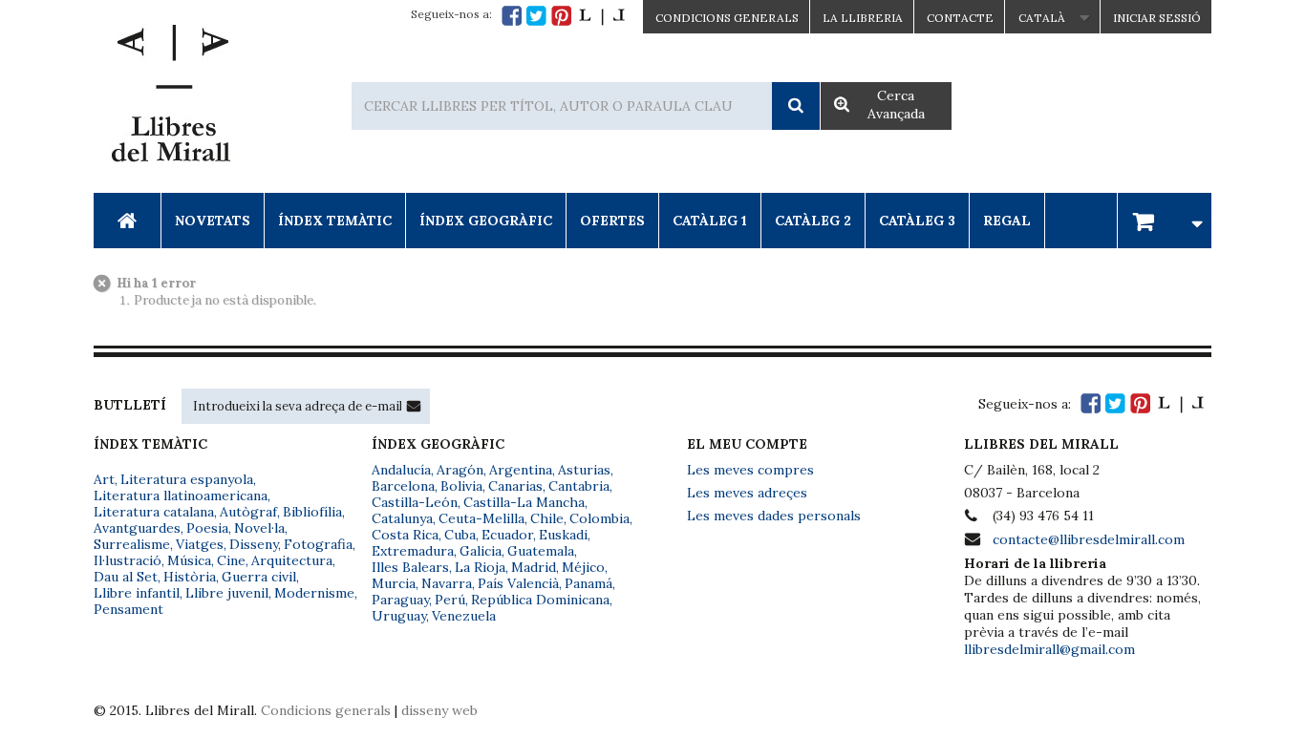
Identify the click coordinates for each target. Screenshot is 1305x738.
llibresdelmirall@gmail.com (1049, 649)
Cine (231, 560)
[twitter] (536, 16)
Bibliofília (312, 511)
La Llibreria (863, 18)
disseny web (439, 710)
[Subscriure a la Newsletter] (413, 405)
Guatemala (540, 550)
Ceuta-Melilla (481, 518)
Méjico (583, 567)
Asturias (584, 469)
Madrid (533, 567)
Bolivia (461, 486)
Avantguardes (137, 528)
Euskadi (563, 534)
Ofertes (612, 220)
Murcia (394, 583)
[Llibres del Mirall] (170, 98)
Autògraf (248, 511)
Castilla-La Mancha (524, 502)
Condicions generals (326, 710)
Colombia (599, 518)
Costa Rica (405, 534)
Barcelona (403, 486)
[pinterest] (561, 16)
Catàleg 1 (710, 220)
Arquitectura (291, 560)
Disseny (253, 544)
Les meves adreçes (747, 492)
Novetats (212, 220)
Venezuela (464, 615)
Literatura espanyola (186, 479)
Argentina (520, 469)
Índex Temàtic (335, 220)
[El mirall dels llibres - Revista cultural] (602, 16)
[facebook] (512, 16)
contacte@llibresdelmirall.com (1089, 539)
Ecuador (507, 534)
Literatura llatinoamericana (180, 495)
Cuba (460, 534)
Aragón (460, 469)
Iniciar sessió (1157, 18)
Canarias (515, 486)
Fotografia (318, 544)
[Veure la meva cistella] (1164, 220)
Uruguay (399, 615)
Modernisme (314, 592)
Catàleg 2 (813, 220)
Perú (450, 599)
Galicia (481, 550)
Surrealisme (132, 544)
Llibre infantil (137, 592)
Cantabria (579, 486)
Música (189, 560)
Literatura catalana (154, 511)
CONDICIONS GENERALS (727, 18)
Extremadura (413, 550)
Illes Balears (410, 567)
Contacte (960, 18)
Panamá (588, 583)
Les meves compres (750, 469)
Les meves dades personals (774, 515)
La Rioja (480, 567)
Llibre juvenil (226, 592)
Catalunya (402, 518)
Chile (547, 518)
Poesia (207, 528)
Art (104, 479)
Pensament (128, 609)
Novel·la (259, 528)
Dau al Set (126, 576)
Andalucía (401, 469)
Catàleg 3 (917, 220)
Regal (1007, 220)
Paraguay (400, 599)
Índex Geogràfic (485, 220)
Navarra (446, 583)
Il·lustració (127, 560)
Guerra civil (259, 576)
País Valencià (518, 583)
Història (189, 576)
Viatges (200, 544)
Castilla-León (415, 502)
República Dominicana (540, 599)
